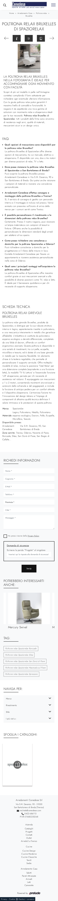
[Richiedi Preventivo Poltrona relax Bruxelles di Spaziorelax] (17, 38)
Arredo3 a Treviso (29, 841)
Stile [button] (8, 711)
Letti (29, 882)
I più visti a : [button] (11, 718)
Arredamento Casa (25, 13)
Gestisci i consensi (26, 899)
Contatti (29, 834)
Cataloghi (29, 828)
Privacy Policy (33, 535)
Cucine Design (29, 850)
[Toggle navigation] (53, 5)
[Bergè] (51, 38)
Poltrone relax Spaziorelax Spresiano (21, 674)
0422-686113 (30, 813)
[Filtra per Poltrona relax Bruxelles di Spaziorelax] (29, 38)
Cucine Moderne (29, 853)
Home (11, 13)
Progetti (29, 831)
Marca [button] (8, 698)
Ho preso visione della (23, 535)
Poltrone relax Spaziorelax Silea (19, 654)
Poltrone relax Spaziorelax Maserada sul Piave (25, 667)
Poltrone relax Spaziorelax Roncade (21, 648)
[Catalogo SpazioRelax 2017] (17, 764)
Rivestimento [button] (11, 705)
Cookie (12, 899)
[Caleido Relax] (6, 38)
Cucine (29, 846)
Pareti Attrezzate (29, 875)
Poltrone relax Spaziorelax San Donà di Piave (25, 661)
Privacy (4, 899)
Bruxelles (29, 16)
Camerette (29, 885)
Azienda (29, 824)
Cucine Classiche (29, 856)
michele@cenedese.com (30, 810)
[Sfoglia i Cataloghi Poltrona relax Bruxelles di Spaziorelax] (41, 38)
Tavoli (29, 860)
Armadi (29, 879)
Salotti (29, 872)
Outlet (29, 837)
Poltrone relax (41, 13)
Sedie (28, 863)
